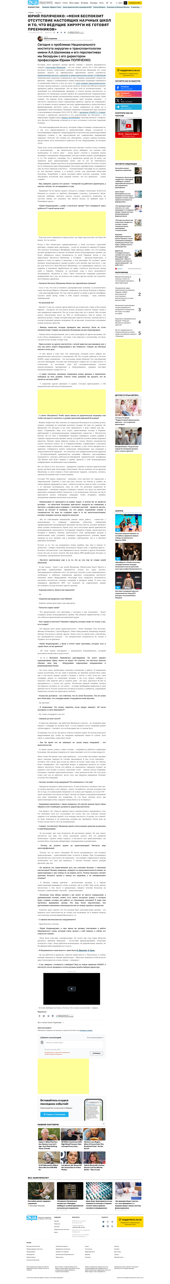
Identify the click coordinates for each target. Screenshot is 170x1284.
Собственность (118, 1257)
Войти (120, 3)
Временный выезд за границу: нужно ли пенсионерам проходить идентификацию (124, 280)
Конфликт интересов (62, 1252)
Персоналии (59, 1257)
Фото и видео (74, 3)
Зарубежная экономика (63, 1249)
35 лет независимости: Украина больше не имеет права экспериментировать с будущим (126, 333)
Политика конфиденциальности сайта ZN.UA (130, 1277)
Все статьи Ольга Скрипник (50, 1022)
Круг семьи (117, 1252)
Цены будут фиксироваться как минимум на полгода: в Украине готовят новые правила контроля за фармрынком (124, 197)
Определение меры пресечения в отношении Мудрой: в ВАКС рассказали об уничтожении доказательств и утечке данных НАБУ (125, 294)
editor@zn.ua (82, 1236)
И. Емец (91, 950)
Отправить (97, 1053)
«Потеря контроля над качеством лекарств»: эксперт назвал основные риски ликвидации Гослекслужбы (124, 225)
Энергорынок (31, 1254)
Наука (87, 1246)
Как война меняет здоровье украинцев (123, 169)
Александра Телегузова (37, 1206)
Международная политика (34, 1249)
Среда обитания (90, 1252)
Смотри (119, 511)
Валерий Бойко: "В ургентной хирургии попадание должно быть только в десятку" (126, 449)
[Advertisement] (72, 223)
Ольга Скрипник (50, 39)
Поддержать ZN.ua (135, 3)
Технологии (88, 1249)
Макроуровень (31, 1252)
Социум (116, 1246)
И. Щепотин (81, 950)
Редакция (57, 1224)
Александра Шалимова (56, 67)
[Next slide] (140, 7)
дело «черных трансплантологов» (90, 83)
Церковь (87, 1254)
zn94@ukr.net (76, 1232)
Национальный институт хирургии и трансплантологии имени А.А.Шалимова (72, 75)
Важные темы (33, 7)
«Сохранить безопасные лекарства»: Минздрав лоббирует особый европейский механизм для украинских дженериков (125, 182)
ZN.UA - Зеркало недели (128, 134)
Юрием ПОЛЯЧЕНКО (71, 117)
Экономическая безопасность (65, 1254)
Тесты (101, 3)
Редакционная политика (61, 1229)
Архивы (56, 1221)
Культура (88, 1257)
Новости (58, 3)
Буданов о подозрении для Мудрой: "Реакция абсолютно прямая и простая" (125, 322)
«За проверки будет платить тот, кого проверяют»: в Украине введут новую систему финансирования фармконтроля (124, 211)
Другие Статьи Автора (126, 395)
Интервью (84, 3)
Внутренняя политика (33, 1246)
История (116, 1249)
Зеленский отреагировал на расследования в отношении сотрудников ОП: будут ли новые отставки (124, 309)
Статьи (65, 3)
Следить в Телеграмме (55, 1114)
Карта (56, 1232)
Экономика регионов (33, 1260)
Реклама (56, 1226)
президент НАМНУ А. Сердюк (92, 112)
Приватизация (31, 1257)
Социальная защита (62, 1246)
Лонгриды (93, 3)
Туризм (116, 1254)
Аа (125, 3)
